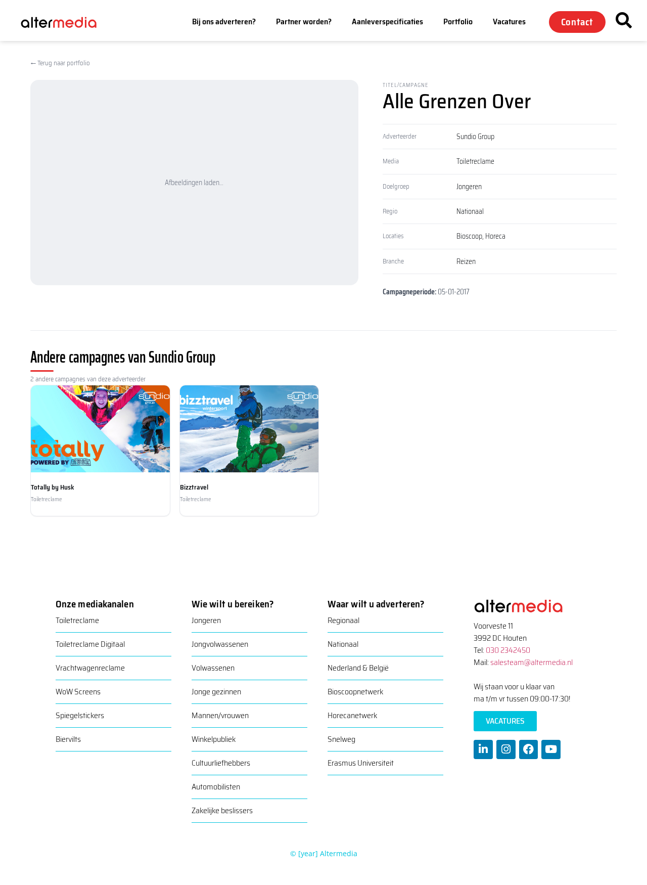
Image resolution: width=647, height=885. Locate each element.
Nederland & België (358, 667)
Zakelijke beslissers (222, 810)
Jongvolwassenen (220, 644)
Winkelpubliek (214, 739)
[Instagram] (506, 749)
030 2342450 (508, 650)
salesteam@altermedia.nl (531, 662)
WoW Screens (78, 691)
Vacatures (509, 21)
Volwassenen (213, 667)
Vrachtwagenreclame (90, 667)
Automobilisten (216, 786)
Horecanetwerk (352, 715)
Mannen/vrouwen (220, 715)
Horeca (495, 236)
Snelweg (341, 739)
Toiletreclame (475, 161)
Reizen (466, 261)
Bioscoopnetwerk (355, 691)
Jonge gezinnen (216, 691)
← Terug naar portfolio (60, 63)
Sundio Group (475, 136)
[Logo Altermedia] (65, 21)
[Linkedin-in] (483, 749)
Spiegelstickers (80, 715)
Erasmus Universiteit (361, 763)
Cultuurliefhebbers (221, 763)
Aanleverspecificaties (387, 21)
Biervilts (68, 739)
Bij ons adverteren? (224, 21)
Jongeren (469, 186)
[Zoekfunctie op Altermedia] (624, 20)
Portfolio (458, 21)
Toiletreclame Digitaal (90, 644)
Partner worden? (304, 21)
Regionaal (343, 620)
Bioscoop (469, 236)
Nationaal (470, 211)
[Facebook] (528, 749)
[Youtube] (551, 749)
